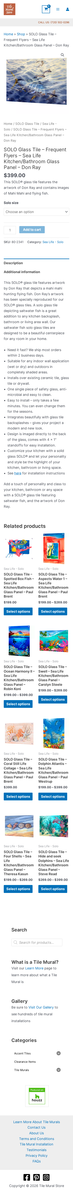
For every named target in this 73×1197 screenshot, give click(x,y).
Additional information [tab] (22, 272)
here (17, 473)
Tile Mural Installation (36, 1144)
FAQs (37, 1161)
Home (8, 34)
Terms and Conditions (36, 1139)
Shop (21, 34)
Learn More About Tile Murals (36, 1122)
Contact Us (36, 1127)
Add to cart (32, 230)
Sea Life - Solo (52, 242)
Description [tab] (13, 263)
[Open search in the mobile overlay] (36, 942)
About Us (36, 1133)
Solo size (11, 203)
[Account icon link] (67, 9)
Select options (18, 611)
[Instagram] (46, 1177)
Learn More (34, 968)
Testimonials (36, 1150)
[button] (62, 55)
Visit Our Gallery (41, 1007)
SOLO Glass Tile (27, 124)
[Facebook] (27, 1177)
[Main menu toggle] (58, 9)
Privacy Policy (37, 1156)
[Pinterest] (36, 1177)
